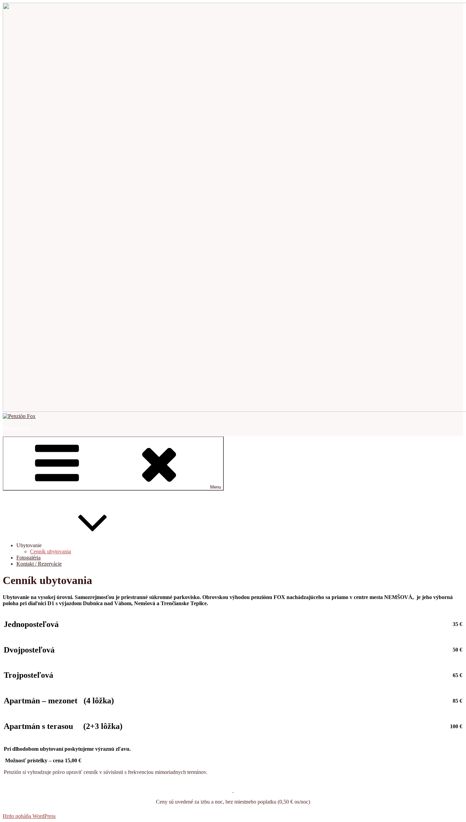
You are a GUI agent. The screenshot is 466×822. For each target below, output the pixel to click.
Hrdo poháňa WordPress (29, 816)
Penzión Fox (16, 428)
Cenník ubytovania (50, 551)
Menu (215, 487)
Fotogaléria (28, 558)
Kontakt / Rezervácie (39, 564)
